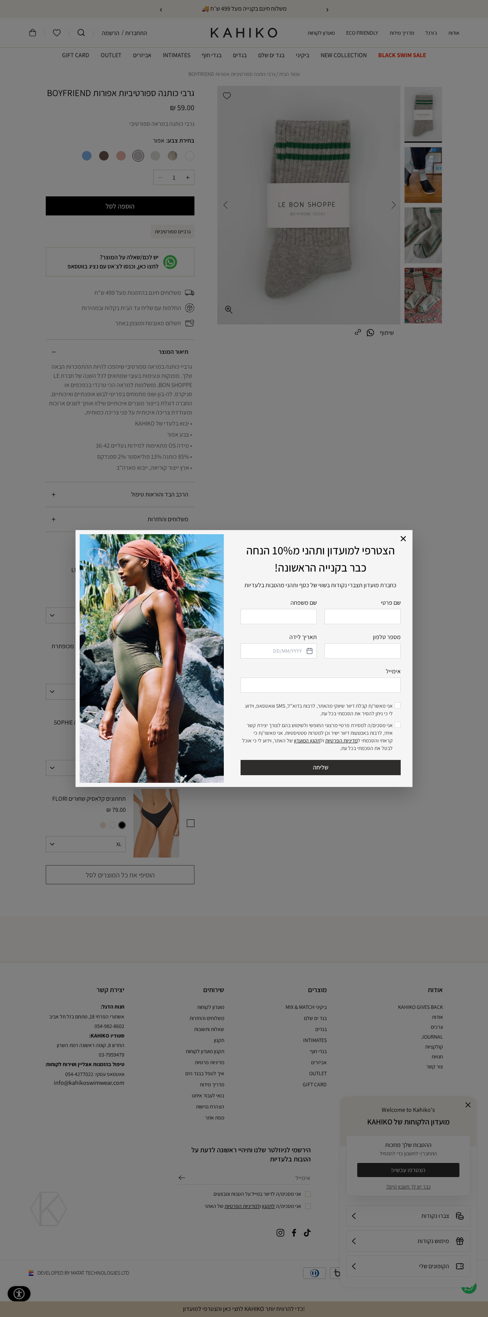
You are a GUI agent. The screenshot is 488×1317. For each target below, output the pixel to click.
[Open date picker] (309, 650)
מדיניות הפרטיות (341, 740)
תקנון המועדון (307, 740)
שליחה (320, 767)
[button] (403, 539)
